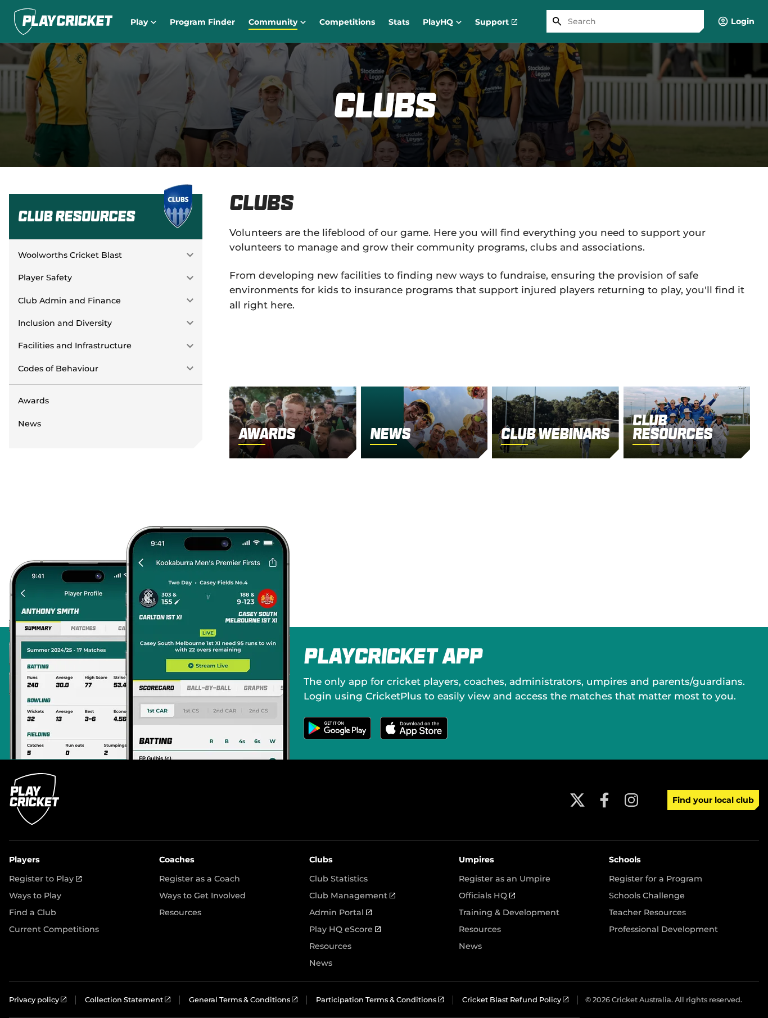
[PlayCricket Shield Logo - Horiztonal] (63, 21)
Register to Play (45, 879)
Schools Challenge (647, 895)
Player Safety (45, 277)
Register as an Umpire (504, 879)
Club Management (352, 895)
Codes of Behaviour (58, 368)
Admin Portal (340, 912)
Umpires (476, 860)
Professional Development (663, 929)
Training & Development (509, 912)
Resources (180, 912)
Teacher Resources (647, 912)
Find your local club (713, 800)
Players (24, 860)
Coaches (177, 860)
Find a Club (32, 912)
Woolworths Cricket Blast (70, 255)
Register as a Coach (199, 879)
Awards (33, 401)
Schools (625, 860)
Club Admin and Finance (69, 301)
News (29, 424)
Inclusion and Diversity (65, 323)
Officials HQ (487, 895)
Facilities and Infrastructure (75, 345)
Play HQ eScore (345, 929)
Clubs (321, 860)
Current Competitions (54, 929)
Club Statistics (338, 879)
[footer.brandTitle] (34, 823)
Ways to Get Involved (202, 895)
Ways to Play (35, 895)
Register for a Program (655, 879)
